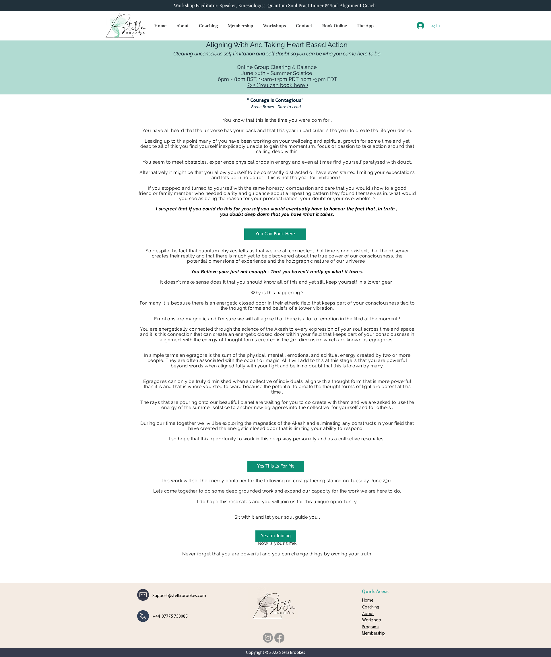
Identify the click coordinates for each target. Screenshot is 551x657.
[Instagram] (268, 638)
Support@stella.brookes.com (179, 596)
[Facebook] (279, 638)
